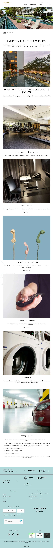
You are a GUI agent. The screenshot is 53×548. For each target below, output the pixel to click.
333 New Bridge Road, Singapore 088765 (39, 493)
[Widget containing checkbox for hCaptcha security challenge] (13, 521)
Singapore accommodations (31, 45)
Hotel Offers (33, 4)
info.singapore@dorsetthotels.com (38, 499)
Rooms (40, 4)
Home (25, 4)
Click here (20, 265)
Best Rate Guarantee (7, 496)
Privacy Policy (5, 499)
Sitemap (4, 501)
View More (25, 212)
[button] (48, 471)
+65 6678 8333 (34, 496)
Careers (4, 494)
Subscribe (20, 510)
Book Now (26, 546)
